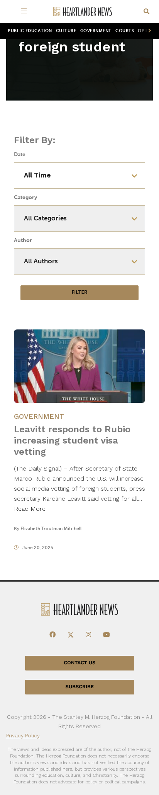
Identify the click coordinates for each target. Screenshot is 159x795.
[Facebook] (52, 635)
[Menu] (25, 11)
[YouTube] (106, 635)
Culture (66, 30)
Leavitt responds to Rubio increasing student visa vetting (72, 440)
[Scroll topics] (148, 31)
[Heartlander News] (82, 12)
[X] (70, 635)
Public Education (30, 30)
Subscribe (80, 687)
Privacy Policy (23, 735)
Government (96, 30)
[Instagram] (88, 635)
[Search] (146, 12)
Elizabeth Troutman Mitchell (50, 528)
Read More (30, 508)
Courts (124, 30)
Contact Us (79, 663)
